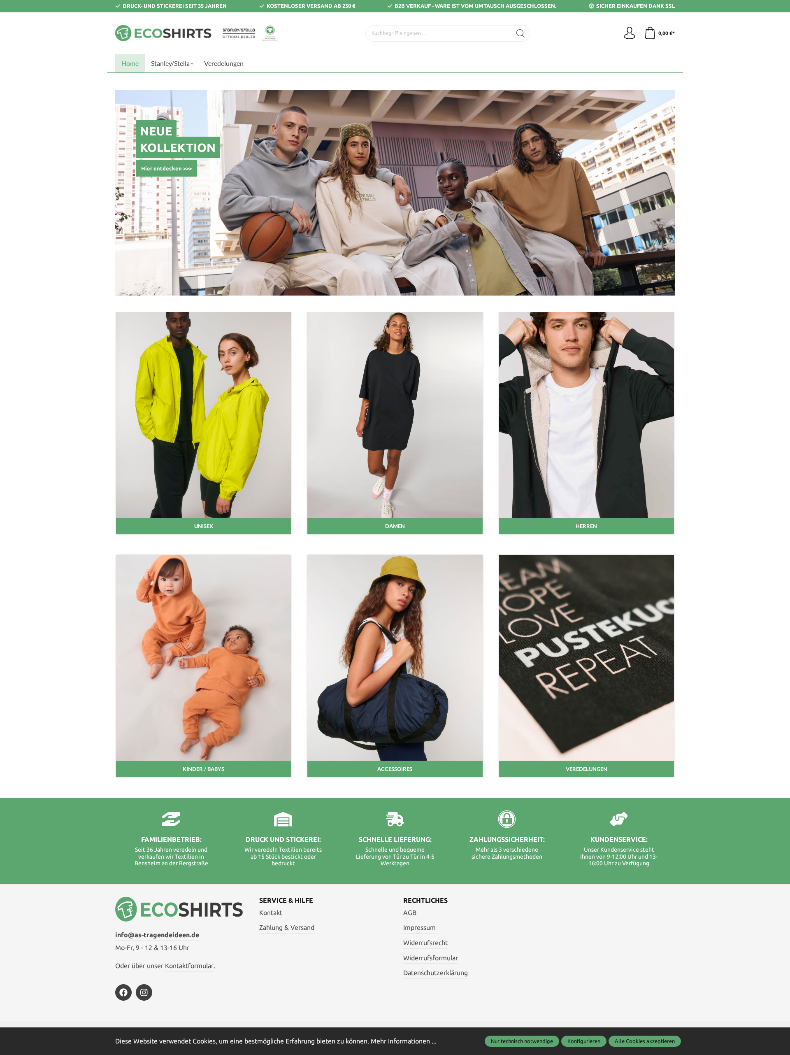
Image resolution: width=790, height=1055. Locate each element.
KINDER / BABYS (203, 769)
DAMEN (395, 526)
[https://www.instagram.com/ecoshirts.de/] (144, 992)
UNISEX (203, 526)
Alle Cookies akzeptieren (645, 1041)
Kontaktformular (189, 965)
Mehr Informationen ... (404, 1041)
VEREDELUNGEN (586, 769)
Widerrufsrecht (425, 942)
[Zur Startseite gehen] (197, 33)
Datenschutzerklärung (435, 972)
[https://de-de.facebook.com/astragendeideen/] (123, 992)
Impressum (419, 927)
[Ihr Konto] (629, 33)
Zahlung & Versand (286, 927)
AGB (409, 912)
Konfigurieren (583, 1041)
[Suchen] (520, 33)
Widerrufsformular (430, 958)
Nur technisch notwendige (522, 1041)
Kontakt (270, 912)
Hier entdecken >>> (166, 168)
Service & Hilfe (286, 900)
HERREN (586, 526)
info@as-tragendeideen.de (157, 935)
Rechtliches (425, 900)
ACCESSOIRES (394, 769)
